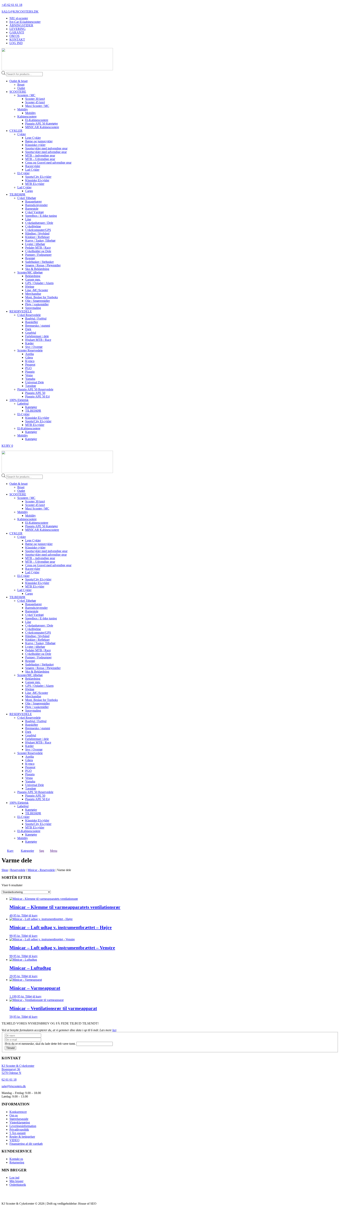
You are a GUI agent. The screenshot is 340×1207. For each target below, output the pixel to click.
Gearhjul (30, 332)
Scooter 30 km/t (35, 98)
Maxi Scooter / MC (37, 106)
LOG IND (16, 43)
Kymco (29, 361)
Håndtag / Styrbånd (37, 233)
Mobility (22, 109)
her (114, 1030)
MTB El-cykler (34, 183)
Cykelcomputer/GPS (38, 230)
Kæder (29, 343)
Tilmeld (10, 1048)
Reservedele (17, 870)
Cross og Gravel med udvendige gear (48, 162)
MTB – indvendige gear (40, 155)
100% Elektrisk (19, 400)
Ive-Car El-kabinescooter (25, 21)
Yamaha (30, 378)
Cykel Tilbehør (26, 198)
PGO (28, 368)
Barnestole (31, 208)
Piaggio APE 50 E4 (37, 396)
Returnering (16, 1162)
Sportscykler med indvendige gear (46, 148)
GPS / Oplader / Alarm (39, 283)
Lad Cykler (32, 169)
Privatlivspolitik (19, 1129)
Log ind (14, 1177)
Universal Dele (34, 382)
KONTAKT (17, 39)
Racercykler (32, 166)
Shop (5, 870)
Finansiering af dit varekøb (26, 1143)
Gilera (29, 357)
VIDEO (14, 1140)
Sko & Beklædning (37, 269)
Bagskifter (31, 322)
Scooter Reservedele (30, 350)
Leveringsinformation (22, 1126)
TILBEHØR (17, 194)
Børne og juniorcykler (39, 141)
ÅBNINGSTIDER (21, 25)
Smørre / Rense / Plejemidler (43, 265)
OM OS (14, 36)
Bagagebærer (33, 201)
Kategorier (27, 850)
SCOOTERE (17, 91)
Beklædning (32, 276)
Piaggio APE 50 (35, 393)
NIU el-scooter (18, 18)
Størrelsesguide (18, 1119)
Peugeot (30, 364)
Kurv (10, 850)
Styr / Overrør (33, 347)
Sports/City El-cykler (38, 176)
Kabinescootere (27, 116)
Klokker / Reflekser (37, 237)
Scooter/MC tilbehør (30, 272)
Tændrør (30, 386)
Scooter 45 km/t (35, 102)
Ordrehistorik (17, 1184)
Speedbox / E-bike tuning (41, 215)
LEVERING (17, 29)
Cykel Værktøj (34, 212)
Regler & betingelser (22, 1136)
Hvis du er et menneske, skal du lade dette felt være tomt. (40, 1043)
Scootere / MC (26, 95)
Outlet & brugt (18, 81)
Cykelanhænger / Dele (39, 222)
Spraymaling (33, 308)
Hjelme (29, 286)
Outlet (21, 88)
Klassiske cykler (35, 144)
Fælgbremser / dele (37, 336)
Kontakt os (16, 1159)
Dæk (28, 329)
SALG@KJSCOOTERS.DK (20, 11)
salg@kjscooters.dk (14, 1086)
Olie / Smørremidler (37, 300)
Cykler (21, 134)
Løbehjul (23, 403)
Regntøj (30, 258)
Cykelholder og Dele (38, 251)
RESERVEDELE (20, 311)
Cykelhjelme (33, 226)
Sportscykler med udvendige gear (46, 152)
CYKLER (15, 130)
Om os (13, 1115)
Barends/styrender (36, 205)
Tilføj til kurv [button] (29, 915)
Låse (28, 219)
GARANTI (16, 32)
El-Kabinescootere (36, 120)
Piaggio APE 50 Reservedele (35, 389)
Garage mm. (33, 279)
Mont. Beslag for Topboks (41, 297)
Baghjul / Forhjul (35, 318)
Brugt (20, 84)
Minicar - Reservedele (41, 870)
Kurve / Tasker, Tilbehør (40, 240)
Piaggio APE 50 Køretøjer (41, 123)
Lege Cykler (33, 137)
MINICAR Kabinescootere (42, 127)
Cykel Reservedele (29, 315)
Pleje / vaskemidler (37, 304)
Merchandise (33, 293)
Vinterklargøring (19, 1122)
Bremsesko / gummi (37, 325)
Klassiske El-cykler (37, 180)
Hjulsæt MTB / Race (38, 339)
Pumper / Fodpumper (38, 254)
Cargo (29, 191)
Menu (53, 850)
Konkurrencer (18, 1111)
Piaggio (30, 371)
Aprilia (29, 354)
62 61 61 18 (9, 1079)
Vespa (29, 375)
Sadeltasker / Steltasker (39, 261)
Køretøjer (31, 407)
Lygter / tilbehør (35, 244)
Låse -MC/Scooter (36, 290)
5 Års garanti (17, 1133)
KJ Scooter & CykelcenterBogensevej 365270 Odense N (18, 1069)
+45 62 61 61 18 (12, 4)
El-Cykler (23, 173)
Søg (41, 850)
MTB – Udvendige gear (40, 159)
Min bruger (16, 1181)
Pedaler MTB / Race (38, 247)
